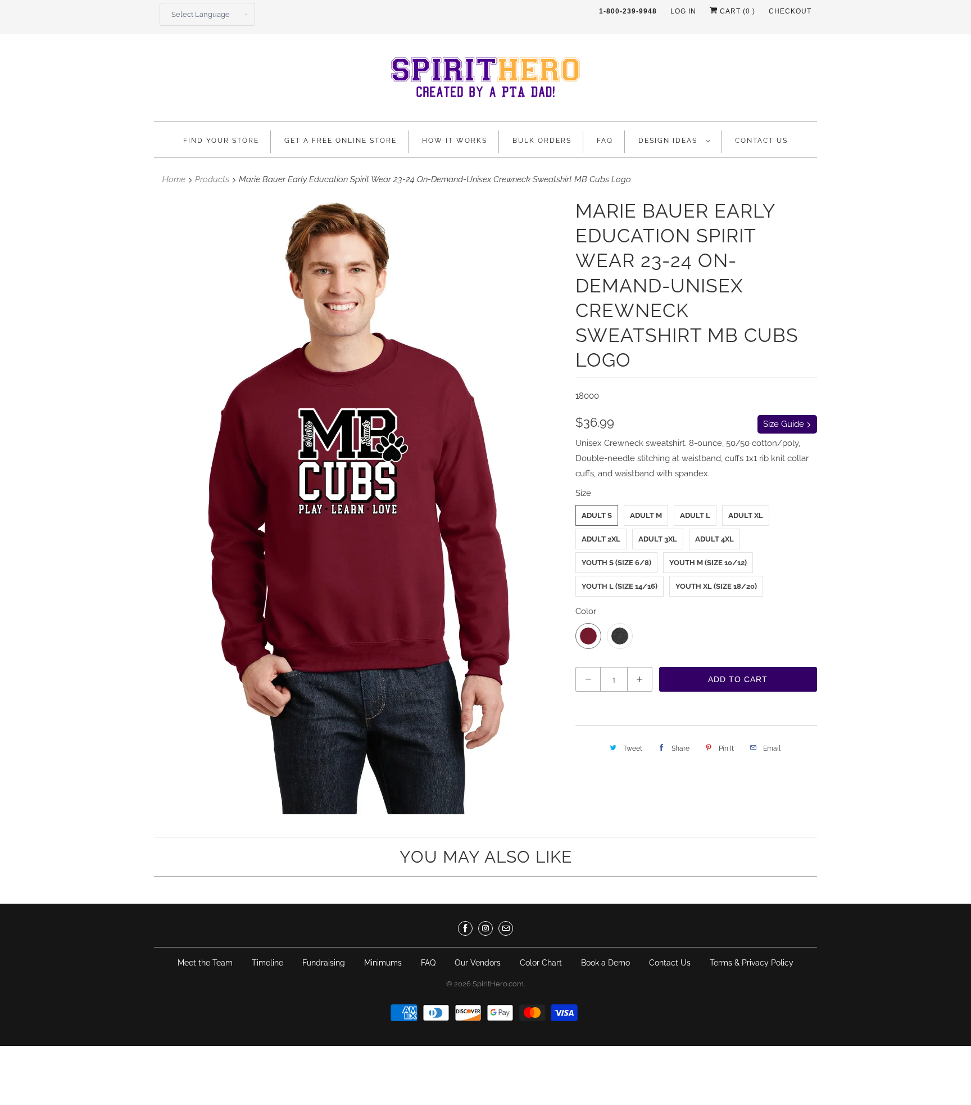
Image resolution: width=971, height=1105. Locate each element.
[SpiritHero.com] (485, 80)
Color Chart (541, 962)
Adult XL (745, 515)
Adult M (646, 515)
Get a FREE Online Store (340, 141)
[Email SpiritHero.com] (505, 928)
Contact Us (761, 141)
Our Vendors (478, 962)
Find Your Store (221, 141)
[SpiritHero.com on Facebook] (465, 928)
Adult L (695, 515)
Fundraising (323, 962)
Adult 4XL (714, 539)
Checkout (790, 11)
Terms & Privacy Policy (751, 962)
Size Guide (784, 424)
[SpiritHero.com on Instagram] (485, 928)
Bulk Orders (541, 141)
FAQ (605, 141)
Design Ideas (669, 141)
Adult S (597, 515)
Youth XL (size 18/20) (716, 586)
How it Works (454, 141)
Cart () (736, 11)
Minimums (383, 962)
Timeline (267, 962)
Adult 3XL (657, 539)
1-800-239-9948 (628, 11)
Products (212, 179)
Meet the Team (205, 962)
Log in (683, 11)
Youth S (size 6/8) (616, 562)
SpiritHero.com (498, 984)
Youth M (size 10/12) (708, 562)
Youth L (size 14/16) (619, 586)
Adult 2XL (601, 539)
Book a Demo (605, 962)
